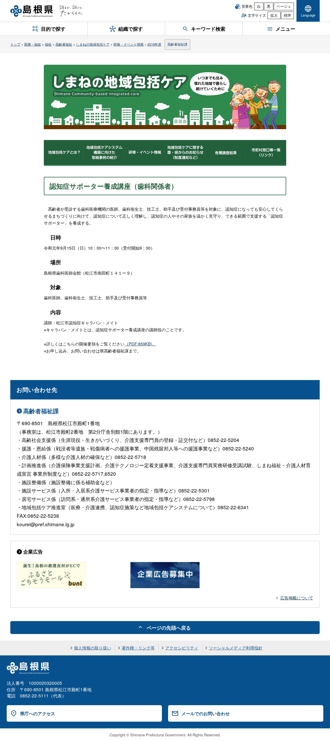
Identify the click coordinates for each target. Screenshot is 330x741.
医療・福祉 (32, 44)
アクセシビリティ (181, 648)
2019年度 (154, 44)
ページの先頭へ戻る (169, 627)
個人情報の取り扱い (92, 648)
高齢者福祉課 (177, 44)
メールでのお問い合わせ (206, 713)
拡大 (274, 15)
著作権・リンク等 (138, 648)
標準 (287, 15)
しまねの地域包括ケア (93, 44)
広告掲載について (296, 598)
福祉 (48, 44)
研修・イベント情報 (128, 44)
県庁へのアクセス (37, 713)
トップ (15, 44)
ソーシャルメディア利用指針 (235, 648)
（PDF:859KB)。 (140, 344)
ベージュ (284, 6)
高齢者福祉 (63, 44)
